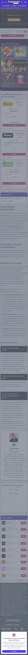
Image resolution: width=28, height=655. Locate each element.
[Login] (6, 2)
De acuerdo (14, 651)
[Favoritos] (22, 2)
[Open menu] (2, 2)
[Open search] (25, 2)
